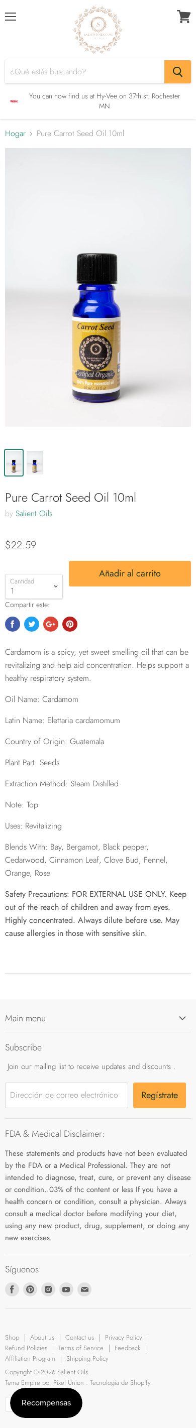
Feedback (127, 1348)
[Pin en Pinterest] (69, 624)
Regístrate (159, 1095)
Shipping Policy (87, 1358)
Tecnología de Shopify (120, 1382)
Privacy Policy (123, 1337)
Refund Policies (26, 1348)
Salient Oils (34, 513)
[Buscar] (177, 71)
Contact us (79, 1337)
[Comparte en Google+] (50, 624)
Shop (12, 1337)
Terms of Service (81, 1348)
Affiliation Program (30, 1358)
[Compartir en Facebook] (12, 624)
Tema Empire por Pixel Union (44, 1382)
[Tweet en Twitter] (31, 624)
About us (42, 1337)
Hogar (15, 133)
